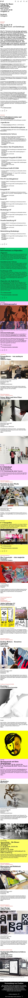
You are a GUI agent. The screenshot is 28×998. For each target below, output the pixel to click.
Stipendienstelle (6, 283)
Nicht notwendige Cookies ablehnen (13, 996)
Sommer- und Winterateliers (6, 395)
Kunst (14, 78)
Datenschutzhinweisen (8, 988)
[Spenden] (24, 1)
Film (7, 78)
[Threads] (2, 110)
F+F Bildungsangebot (6, 107)
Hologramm (17, 855)
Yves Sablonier (5, 868)
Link (7, 342)
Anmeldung (3, 144)
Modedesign (19, 78)
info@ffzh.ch (4, 11)
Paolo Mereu (4, 646)
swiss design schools (19, 93)
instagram (3, 16)
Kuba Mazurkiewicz (21, 769)
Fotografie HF (3, 598)
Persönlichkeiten (13, 87)
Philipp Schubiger (6, 956)
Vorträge (2, 465)
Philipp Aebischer (6, 955)
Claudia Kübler (5, 399)
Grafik (24, 66)
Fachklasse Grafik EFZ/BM (6, 950)
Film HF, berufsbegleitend (6, 597)
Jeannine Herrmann (7, 485)
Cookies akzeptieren (13, 994)
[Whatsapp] (6, 110)
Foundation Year (5, 70)
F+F (2, 1)
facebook (3, 14)
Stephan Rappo (5, 359)
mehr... (1, 389)
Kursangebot (11, 81)
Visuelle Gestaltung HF (5, 601)
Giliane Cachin (5, 909)
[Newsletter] (21, 1)
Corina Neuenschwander (8, 687)
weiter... (2, 105)
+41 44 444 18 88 (6, 10)
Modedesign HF (3, 600)
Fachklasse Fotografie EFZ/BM (7, 684)
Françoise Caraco (6, 560)
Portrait (2, 23)
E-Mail (22, 340)
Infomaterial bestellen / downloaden (10, 294)
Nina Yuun (3, 645)
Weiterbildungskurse (4, 394)
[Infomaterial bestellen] (26, 1)
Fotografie (2, 67)
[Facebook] (1, 110)
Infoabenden (13, 335)
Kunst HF (2, 599)
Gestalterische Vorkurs (7, 64)
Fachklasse (2, 66)
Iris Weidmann (5, 869)
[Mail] (4, 110)
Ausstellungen (3, 840)
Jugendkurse (3, 354)
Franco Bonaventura (7, 605)
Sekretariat (24, 258)
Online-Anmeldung (7, 124)
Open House (22, 335)
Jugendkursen (6, 59)
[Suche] (18, 1)
